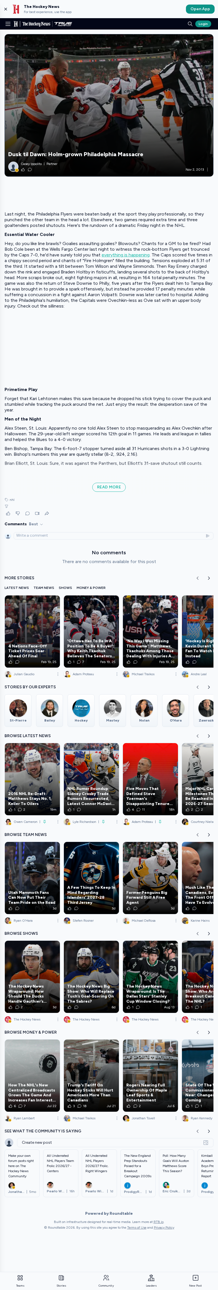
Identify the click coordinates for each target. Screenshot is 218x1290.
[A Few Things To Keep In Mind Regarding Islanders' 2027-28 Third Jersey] (91, 878)
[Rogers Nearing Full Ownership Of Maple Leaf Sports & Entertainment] (150, 1076)
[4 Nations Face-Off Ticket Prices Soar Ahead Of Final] (32, 631)
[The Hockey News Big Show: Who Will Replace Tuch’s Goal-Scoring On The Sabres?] (91, 977)
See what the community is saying (43, 1131)
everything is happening (126, 255)
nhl (12, 500)
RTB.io (159, 1222)
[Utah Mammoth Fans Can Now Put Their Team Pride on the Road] (32, 878)
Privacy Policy (164, 1228)
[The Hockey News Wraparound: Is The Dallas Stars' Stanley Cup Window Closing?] (150, 977)
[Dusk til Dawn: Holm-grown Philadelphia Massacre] (109, 105)
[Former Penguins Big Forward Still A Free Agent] (150, 878)
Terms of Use (136, 1228)
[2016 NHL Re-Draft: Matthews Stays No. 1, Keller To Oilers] (32, 779)
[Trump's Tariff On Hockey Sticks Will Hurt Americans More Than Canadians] (91, 1076)
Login (203, 24)
